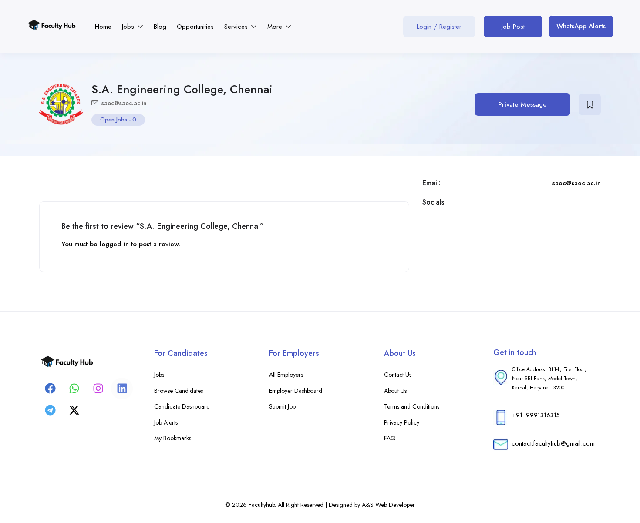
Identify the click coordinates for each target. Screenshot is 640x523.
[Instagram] (98, 388)
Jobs (129, 26)
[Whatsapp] (74, 388)
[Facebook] (50, 388)
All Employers (286, 374)
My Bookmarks (172, 438)
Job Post (513, 26)
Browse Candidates (178, 390)
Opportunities (195, 26)
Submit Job (282, 406)
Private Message (522, 104)
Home (103, 26)
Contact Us (397, 374)
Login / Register (439, 26)
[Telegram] (50, 410)
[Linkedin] (122, 388)
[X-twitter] (74, 410)
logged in (114, 244)
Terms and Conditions (411, 406)
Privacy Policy (401, 422)
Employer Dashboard (295, 390)
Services (237, 26)
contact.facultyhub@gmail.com (553, 443)
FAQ (390, 438)
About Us (395, 390)
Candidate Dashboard (182, 406)
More (275, 26)
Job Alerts (166, 422)
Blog (160, 26)
